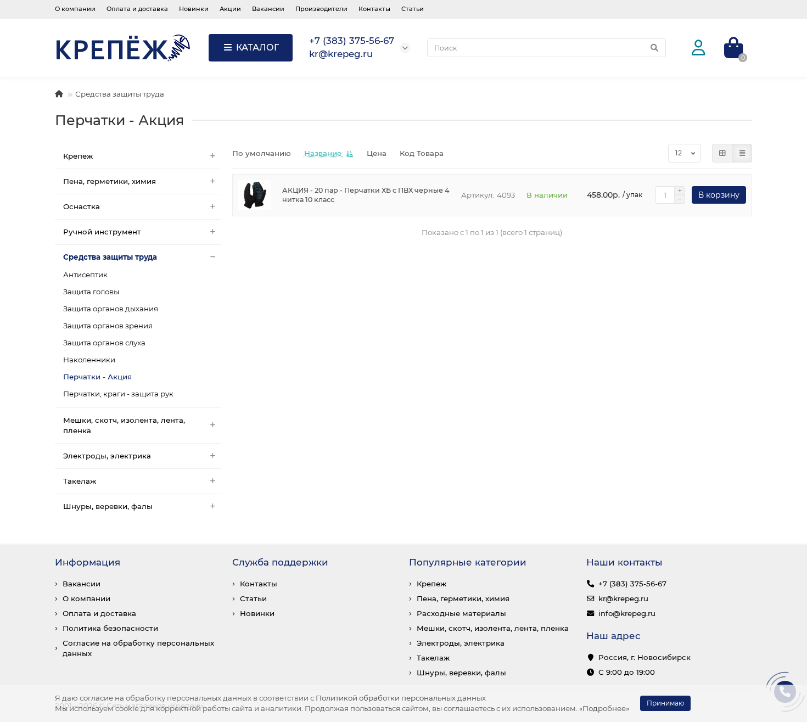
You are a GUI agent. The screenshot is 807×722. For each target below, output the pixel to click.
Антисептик (85, 274)
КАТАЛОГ (257, 47)
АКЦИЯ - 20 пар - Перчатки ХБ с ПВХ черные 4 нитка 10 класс (365, 195)
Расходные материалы (461, 613)
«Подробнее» (604, 708)
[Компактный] (742, 153)
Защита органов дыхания (110, 308)
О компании (75, 9)
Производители (321, 9)
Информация (87, 562)
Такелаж (79, 481)
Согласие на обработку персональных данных (138, 648)
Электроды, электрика (107, 455)
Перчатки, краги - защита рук (118, 393)
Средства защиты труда (119, 93)
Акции (230, 9)
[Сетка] (722, 153)
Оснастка (81, 206)
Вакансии (268, 9)
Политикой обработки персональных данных (401, 697)
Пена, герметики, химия (109, 181)
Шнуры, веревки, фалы (108, 506)
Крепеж (78, 156)
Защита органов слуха (104, 342)
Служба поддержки (280, 562)
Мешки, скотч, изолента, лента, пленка (124, 425)
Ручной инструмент (102, 231)
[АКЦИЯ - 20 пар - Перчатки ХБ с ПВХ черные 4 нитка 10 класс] (254, 195)
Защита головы (91, 291)
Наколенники (89, 359)
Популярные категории (467, 562)
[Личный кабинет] (698, 48)
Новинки (194, 9)
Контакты (374, 9)
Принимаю (665, 703)
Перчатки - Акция (97, 376)
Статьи (412, 9)
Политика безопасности (110, 628)
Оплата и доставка (137, 9)
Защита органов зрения (108, 325)
